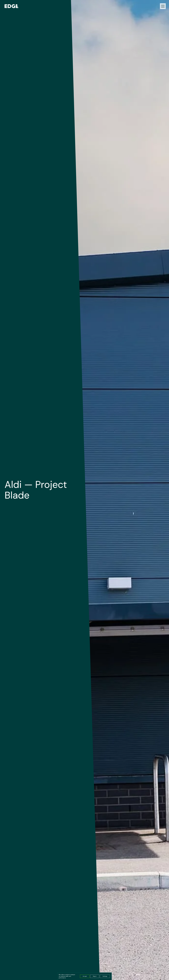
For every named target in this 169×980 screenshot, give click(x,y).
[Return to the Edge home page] (11, 6)
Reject (94, 976)
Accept (85, 976)
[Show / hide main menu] (163, 6)
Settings (105, 976)
